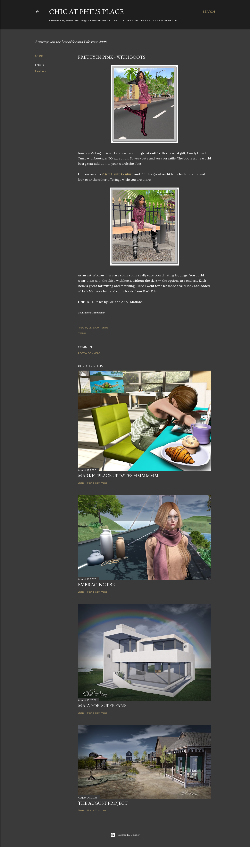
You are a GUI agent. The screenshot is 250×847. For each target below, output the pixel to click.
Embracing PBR (96, 584)
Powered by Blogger (128, 834)
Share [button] (39, 56)
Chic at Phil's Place (86, 11)
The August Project (103, 803)
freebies (40, 71)
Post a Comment (89, 353)
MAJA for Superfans (102, 706)
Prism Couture (117, 174)
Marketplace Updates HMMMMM (118, 476)
